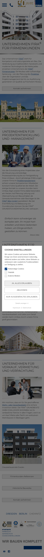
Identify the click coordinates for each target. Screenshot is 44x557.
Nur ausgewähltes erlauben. (22, 297)
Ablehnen (22, 290)
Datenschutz (27, 307)
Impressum (16, 307)
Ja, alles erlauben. (22, 283)
